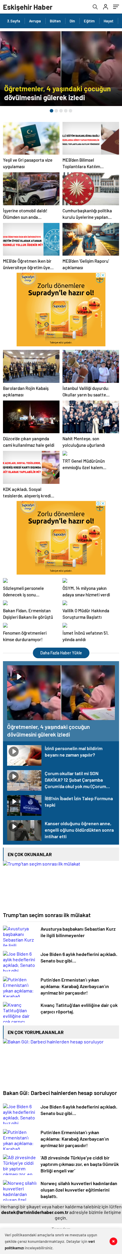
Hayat (108, 21)
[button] (51, 111)
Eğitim (89, 21)
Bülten (55, 21)
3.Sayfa (13, 21)
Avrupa (35, 21)
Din (72, 21)
